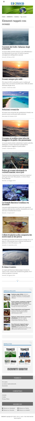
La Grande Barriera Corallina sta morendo (15, 203)
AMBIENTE (10, 16)
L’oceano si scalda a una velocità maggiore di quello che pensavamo (16, 139)
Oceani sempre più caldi (12, 79)
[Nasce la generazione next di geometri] (7, 312)
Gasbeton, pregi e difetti (17, 294)
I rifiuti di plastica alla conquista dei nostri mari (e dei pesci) (17, 236)
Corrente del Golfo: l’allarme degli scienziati (16, 48)
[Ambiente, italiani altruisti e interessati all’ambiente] (7, 319)
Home (3, 16)
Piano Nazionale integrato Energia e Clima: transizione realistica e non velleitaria (20, 325)
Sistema (16, 16)
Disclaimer (5, 386)
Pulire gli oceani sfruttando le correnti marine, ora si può (14, 171)
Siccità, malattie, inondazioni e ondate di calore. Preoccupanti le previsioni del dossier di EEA (21, 303)
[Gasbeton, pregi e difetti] (7, 297)
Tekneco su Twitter (23, 408)
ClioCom (3, 416)
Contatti (4, 395)
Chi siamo (4, 382)
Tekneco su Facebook (9, 408)
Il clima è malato (9, 267)
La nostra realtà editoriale (9, 384)
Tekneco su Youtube (8, 410)
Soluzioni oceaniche (10, 109)
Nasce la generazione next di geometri (20, 309)
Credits (4, 397)
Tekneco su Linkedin (24, 410)
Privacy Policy (5, 399)
